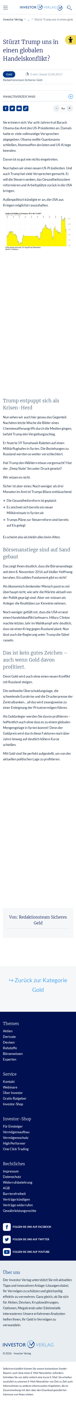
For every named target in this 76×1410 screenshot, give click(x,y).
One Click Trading (16, 1149)
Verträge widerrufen (18, 1205)
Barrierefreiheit (14, 1194)
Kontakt (9, 1082)
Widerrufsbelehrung (17, 1182)
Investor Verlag (13, 19)
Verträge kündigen (16, 1199)
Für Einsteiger (13, 1126)
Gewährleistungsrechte (19, 1211)
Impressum (11, 1171)
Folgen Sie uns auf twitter (31, 1239)
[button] (70, 40)
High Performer (14, 1143)
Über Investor (13, 1093)
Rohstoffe (10, 1048)
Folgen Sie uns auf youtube (31, 1251)
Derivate (9, 1037)
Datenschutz (12, 1177)
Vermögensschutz (15, 1138)
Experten (9, 1059)
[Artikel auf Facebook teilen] (5, 108)
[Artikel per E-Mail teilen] (19, 108)
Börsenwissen (13, 1054)
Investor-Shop (13, 1104)
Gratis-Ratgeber (15, 1098)
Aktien (7, 1031)
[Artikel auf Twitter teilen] (12, 108)
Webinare (10, 1087)
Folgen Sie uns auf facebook (32, 1226)
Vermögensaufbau (16, 1132)
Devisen (9, 1042)
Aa (63, 108)
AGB (6, 1188)
